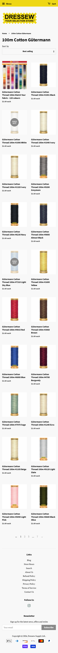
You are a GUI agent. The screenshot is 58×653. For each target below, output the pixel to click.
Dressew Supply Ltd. (36, 636)
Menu (8, 3)
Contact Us (29, 592)
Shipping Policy (29, 580)
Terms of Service (29, 588)
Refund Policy (29, 576)
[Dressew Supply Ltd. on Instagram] (29, 606)
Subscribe (48, 627)
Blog (29, 560)
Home (4, 33)
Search (29, 568)
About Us (29, 572)
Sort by (5, 46)
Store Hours (29, 564)
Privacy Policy (29, 584)
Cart (54, 4)
